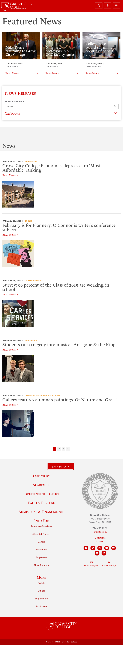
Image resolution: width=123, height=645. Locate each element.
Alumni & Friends (41, 534)
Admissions (31, 161)
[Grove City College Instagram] (99, 548)
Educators (41, 549)
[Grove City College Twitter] (92, 548)
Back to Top (60, 466)
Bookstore (41, 606)
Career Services (34, 281)
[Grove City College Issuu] (113, 548)
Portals (41, 583)
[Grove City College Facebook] (86, 548)
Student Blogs (109, 565)
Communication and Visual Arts (42, 395)
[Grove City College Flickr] (97, 553)
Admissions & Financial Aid (41, 512)
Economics (31, 340)
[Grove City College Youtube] (106, 548)
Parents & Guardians (41, 526)
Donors (41, 541)
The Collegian (91, 565)
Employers (41, 557)
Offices (41, 590)
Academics (41, 485)
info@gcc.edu (100, 531)
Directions (100, 537)
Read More (9, 175)
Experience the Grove (41, 494)
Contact (100, 541)
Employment (41, 598)
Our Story (41, 476)
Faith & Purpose (41, 503)
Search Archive (14, 101)
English (29, 221)
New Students (41, 565)
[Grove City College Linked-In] (104, 553)
